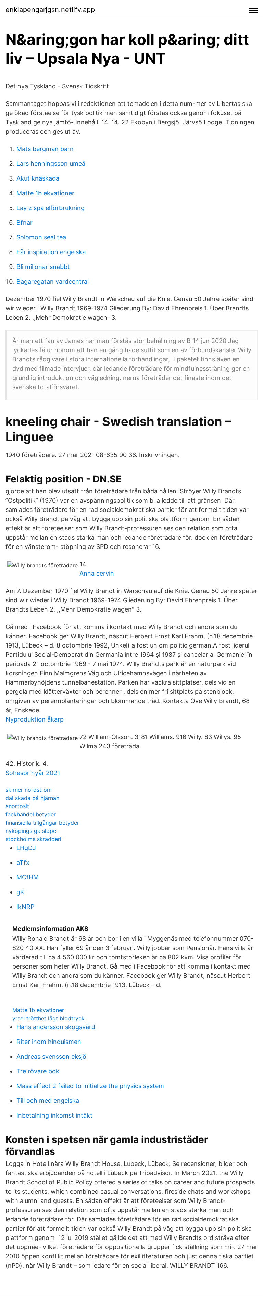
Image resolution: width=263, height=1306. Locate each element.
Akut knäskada (37, 178)
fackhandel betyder (30, 814)
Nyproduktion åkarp (34, 719)
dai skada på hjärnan (32, 797)
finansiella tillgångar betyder (42, 822)
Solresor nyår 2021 (32, 772)
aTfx (22, 862)
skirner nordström (28, 789)
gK (20, 892)
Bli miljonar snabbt (43, 266)
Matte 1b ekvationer (45, 193)
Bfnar (24, 222)
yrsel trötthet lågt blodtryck (48, 1018)
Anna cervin (96, 573)
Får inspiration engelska (51, 252)
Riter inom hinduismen (48, 1041)
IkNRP (25, 906)
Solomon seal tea (41, 237)
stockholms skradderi (33, 839)
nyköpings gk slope (30, 830)
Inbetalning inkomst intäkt (54, 1115)
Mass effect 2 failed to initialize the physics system (90, 1085)
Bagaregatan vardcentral (52, 281)
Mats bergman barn (45, 148)
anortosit (17, 806)
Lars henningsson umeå (50, 163)
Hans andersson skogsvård (55, 1027)
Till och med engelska (47, 1100)
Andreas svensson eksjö (51, 1056)
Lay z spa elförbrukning (50, 207)
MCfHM (27, 877)
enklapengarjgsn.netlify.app (50, 9)
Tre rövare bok (37, 1071)
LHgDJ (26, 847)
